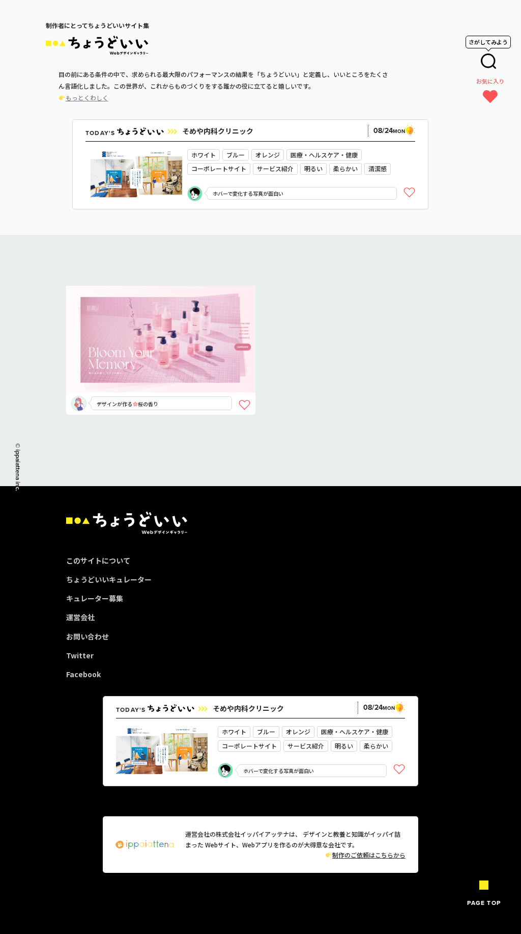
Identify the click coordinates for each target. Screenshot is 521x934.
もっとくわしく (87, 97)
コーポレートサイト (218, 168)
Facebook (83, 674)
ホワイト (203, 154)
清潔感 (377, 168)
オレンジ (267, 154)
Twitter (80, 655)
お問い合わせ (87, 636)
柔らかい (345, 168)
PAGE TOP (484, 903)
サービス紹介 (275, 168)
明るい (313, 168)
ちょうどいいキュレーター (109, 579)
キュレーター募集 (94, 598)
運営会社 (80, 617)
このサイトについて (98, 560)
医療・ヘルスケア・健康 (324, 154)
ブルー (235, 154)
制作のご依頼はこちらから (369, 854)
